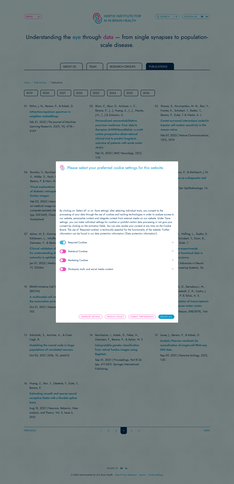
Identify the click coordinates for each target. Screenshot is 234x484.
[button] (172, 242)
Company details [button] (90, 316)
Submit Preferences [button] (142, 316)
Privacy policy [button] (115, 316)
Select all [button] (166, 316)
